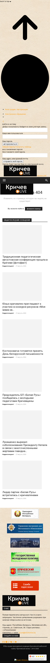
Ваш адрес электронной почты (15, 158)
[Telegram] (7, 642)
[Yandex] (14, 642)
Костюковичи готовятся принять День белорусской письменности (22, 352)
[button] (4, 180)
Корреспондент (8, 266)
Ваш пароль (7, 141)
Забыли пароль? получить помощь (16, 147)
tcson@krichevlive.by (27, 633)
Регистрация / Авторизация (16, 109)
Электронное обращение (15, 114)
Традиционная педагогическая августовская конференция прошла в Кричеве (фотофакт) (25, 259)
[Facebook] (3, 642)
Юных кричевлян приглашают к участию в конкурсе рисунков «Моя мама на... (23, 306)
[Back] (3, 121)
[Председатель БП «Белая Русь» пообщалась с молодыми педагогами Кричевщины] (25, 377)
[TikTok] (9, 642)
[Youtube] (16, 642)
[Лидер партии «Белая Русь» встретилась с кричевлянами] (25, 475)
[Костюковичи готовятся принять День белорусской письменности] (25, 333)
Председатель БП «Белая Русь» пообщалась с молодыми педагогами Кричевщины (21, 397)
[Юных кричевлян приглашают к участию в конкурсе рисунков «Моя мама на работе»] (25, 286)
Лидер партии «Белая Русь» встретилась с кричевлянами (20, 494)
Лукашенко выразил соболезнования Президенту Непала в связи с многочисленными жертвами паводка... (24, 447)
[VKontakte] (11, 642)
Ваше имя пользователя (12, 133)
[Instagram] (5, 642)
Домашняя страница (34, 209)
